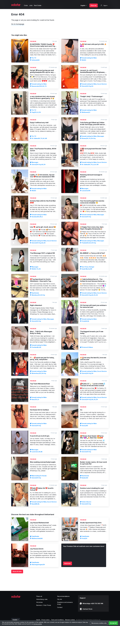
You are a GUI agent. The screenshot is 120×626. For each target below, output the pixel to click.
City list (59, 599)
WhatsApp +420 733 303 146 (93, 603)
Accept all (113, 623)
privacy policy (38, 624)
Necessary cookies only (99, 623)
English (83, 5)
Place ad (93, 5)
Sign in (105, 5)
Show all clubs (17, 571)
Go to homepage (17, 24)
